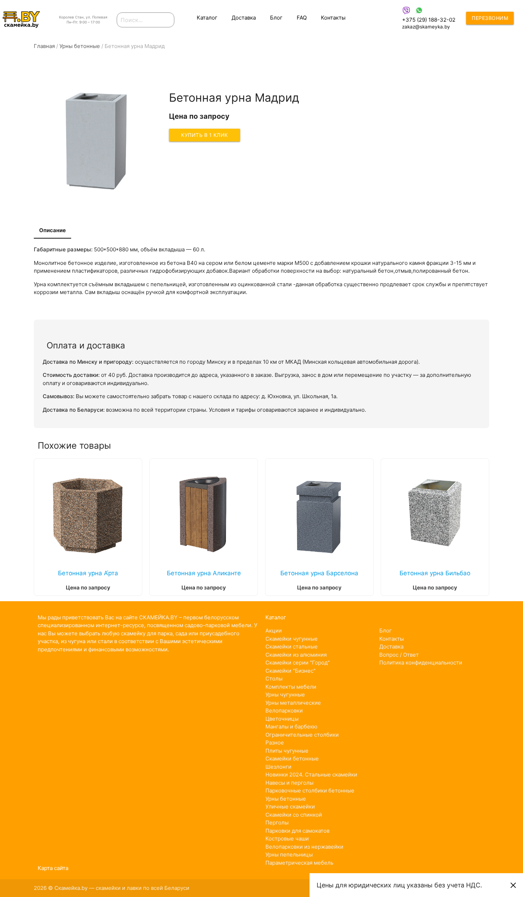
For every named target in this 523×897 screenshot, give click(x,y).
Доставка (244, 17)
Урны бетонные (285, 798)
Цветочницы (282, 718)
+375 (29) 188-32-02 (428, 19)
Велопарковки (284, 710)
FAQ (302, 17)
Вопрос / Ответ (399, 654)
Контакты (333, 17)
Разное (274, 742)
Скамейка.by (71, 888)
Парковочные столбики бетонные (309, 790)
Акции (273, 630)
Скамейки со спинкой (293, 814)
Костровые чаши (287, 838)
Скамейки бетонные (292, 758)
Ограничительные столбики (302, 734)
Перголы (277, 822)
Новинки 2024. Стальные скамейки (311, 774)
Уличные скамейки (290, 806)
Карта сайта (53, 868)
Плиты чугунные (286, 750)
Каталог (207, 17)
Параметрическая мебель (299, 862)
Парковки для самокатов (297, 830)
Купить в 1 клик (204, 135)
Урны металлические (293, 702)
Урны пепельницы (289, 854)
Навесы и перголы (289, 782)
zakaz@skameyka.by (426, 27)
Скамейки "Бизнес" (290, 670)
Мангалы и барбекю (291, 726)
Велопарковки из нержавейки (304, 846)
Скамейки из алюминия (296, 654)
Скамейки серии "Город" (297, 662)
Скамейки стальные (291, 646)
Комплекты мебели (290, 686)
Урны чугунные (285, 694)
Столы (273, 678)
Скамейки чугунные (291, 638)
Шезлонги (278, 766)
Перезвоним (490, 18)
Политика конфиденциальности (420, 662)
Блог (276, 17)
